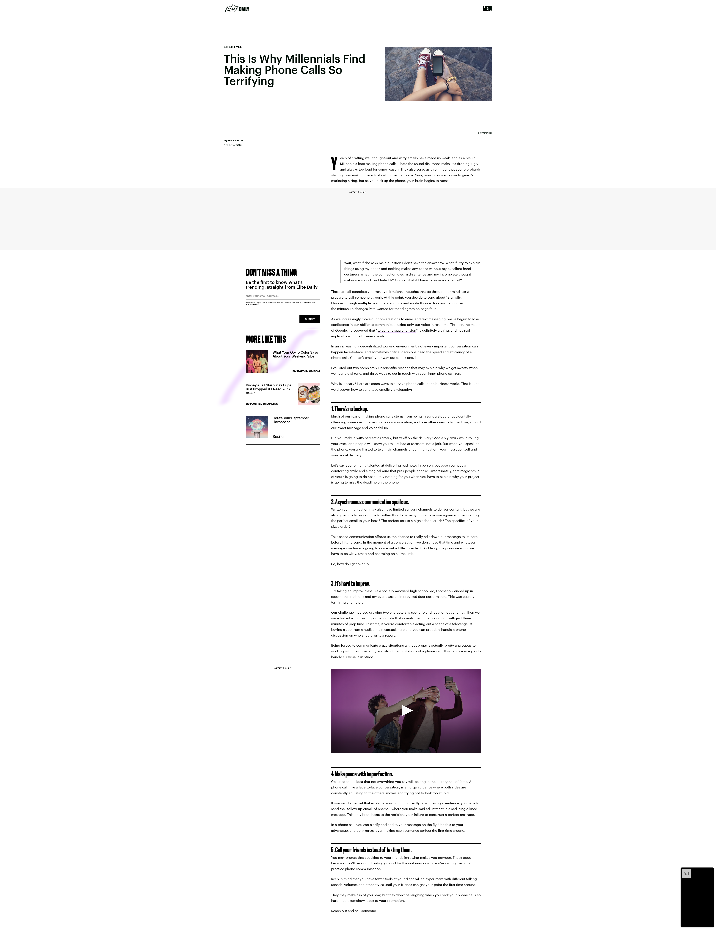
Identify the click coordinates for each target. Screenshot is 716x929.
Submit (310, 319)
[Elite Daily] (237, 8)
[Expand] (685, 871)
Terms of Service (303, 302)
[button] (406, 710)
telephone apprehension (397, 330)
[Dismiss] (710, 871)
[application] (406, 711)
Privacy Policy (252, 304)
